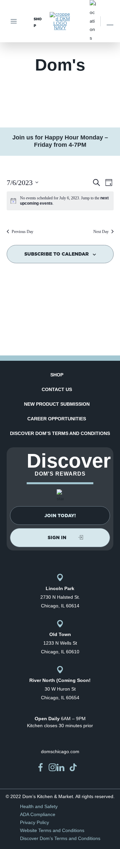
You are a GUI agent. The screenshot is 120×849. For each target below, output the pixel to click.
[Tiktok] (73, 767)
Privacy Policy (34, 822)
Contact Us (57, 389)
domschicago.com (60, 751)
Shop (56, 374)
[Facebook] (40, 767)
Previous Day (22, 231)
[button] (60, 515)
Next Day (101, 231)
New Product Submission (57, 404)
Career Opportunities (56, 418)
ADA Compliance (37, 814)
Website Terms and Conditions (52, 830)
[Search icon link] (110, 21)
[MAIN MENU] (14, 21)
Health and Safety (39, 806)
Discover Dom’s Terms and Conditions (60, 433)
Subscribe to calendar (56, 254)
